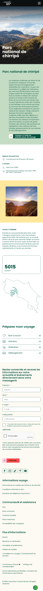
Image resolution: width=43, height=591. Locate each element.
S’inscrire (12, 460)
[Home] (7, 3)
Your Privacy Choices (10, 564)
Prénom (5, 385)
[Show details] (35, 587)
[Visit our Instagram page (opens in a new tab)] (10, 471)
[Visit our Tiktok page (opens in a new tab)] (15, 471)
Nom (4, 395)
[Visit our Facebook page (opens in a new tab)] (4, 471)
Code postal (7, 415)
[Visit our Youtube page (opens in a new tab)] (25, 471)
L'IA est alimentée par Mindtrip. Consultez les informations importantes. (19, 572)
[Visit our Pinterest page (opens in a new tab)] (20, 471)
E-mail (5, 405)
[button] (25, 136)
